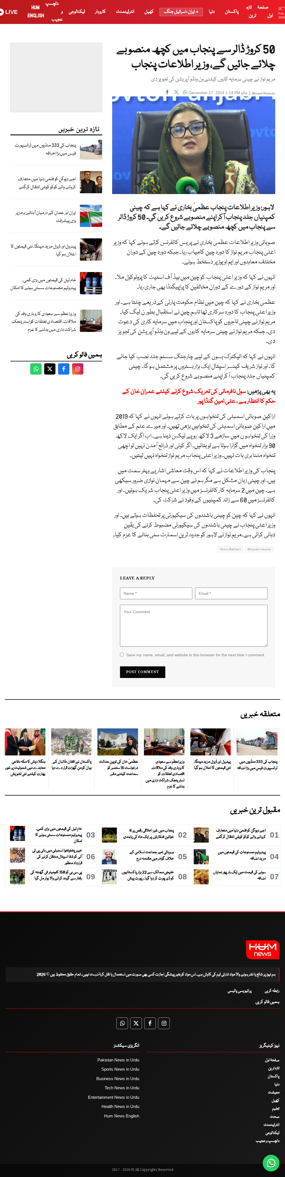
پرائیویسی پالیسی (240, 991)
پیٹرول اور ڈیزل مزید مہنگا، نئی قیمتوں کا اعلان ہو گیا (43, 250)
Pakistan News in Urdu (118, 1060)
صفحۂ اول (272, 1060)
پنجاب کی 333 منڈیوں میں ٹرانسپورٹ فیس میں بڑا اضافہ (45, 149)
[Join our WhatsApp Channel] (271, 1163)
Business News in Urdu (117, 1078)
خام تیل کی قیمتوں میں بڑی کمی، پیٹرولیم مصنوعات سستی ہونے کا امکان (43, 284)
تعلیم (275, 1109)
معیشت (273, 1093)
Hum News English (121, 1116)
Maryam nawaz (259, 549)
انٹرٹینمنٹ (125, 11)
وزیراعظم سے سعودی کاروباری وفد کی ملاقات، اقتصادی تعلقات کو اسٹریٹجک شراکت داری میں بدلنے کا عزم (44, 321)
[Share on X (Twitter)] (176, 92)
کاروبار (100, 11)
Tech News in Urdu (122, 1087)
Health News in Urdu (120, 1106)
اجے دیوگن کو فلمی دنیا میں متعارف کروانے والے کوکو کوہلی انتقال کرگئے (47, 183)
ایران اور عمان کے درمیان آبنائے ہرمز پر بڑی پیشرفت (46, 216)
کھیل (149, 11)
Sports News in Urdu (120, 1069)
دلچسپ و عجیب (267, 1141)
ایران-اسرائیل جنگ (179, 11)
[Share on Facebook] (167, 92)
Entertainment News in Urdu (113, 1097)
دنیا (212, 11)
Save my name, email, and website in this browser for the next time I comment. (195, 655)
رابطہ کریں (272, 991)
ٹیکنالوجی (77, 11)
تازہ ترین (273, 1068)
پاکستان (232, 11)
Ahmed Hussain (263, 93)
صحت (274, 1117)
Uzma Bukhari (230, 549)
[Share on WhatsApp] (185, 92)
